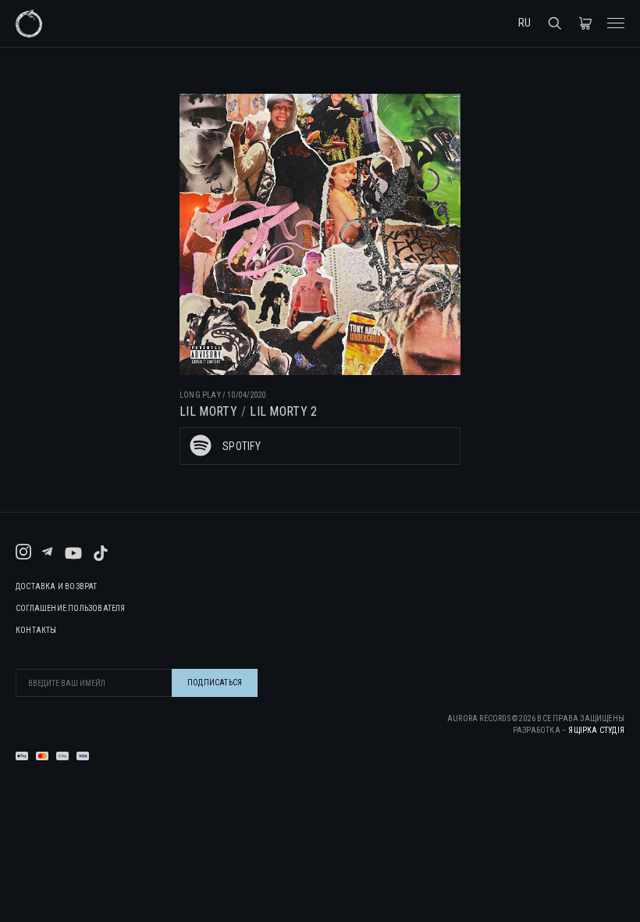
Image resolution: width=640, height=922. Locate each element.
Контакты (36, 630)
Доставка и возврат (57, 587)
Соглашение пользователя (71, 609)
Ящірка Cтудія (596, 730)
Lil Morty (208, 411)
